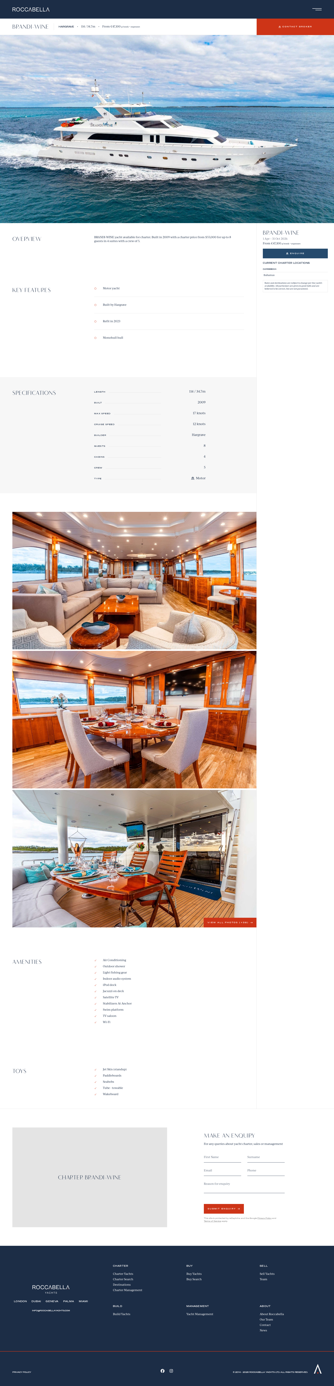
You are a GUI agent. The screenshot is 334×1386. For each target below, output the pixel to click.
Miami (83, 1301)
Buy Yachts (194, 1274)
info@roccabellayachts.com (51, 1310)
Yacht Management (199, 1314)
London (20, 1301)
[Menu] (316, 9)
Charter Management (127, 1290)
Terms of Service (212, 1221)
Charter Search (123, 1279)
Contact (265, 1325)
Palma (68, 1301)
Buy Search (194, 1279)
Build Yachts (121, 1314)
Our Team (266, 1319)
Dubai (36, 1301)
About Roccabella (272, 1314)
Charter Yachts (123, 1274)
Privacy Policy (264, 1218)
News (263, 1330)
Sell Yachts (267, 1274)
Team (263, 1279)
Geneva (52, 1301)
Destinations (122, 1285)
